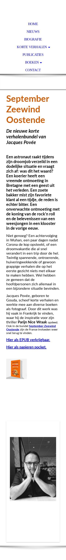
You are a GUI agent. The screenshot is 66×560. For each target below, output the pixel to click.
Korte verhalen (32, 47)
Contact (33, 70)
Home (33, 24)
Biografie (33, 39)
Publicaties (33, 55)
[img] (33, 10)
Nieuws (33, 31)
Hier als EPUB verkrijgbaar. (28, 340)
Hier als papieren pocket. (26, 347)
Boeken (32, 62)
